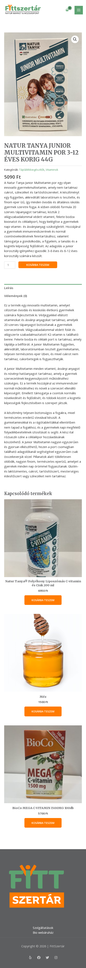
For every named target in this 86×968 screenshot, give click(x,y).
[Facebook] (38, 957)
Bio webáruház (43, 932)
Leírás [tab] (8, 288)
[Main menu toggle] (79, 10)
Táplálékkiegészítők (31, 170)
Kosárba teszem (37, 265)
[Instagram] (56, 957)
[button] (75, 39)
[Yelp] (30, 957)
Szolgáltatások (43, 928)
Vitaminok (52, 170)
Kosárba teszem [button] (43, 600)
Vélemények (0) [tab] (15, 296)
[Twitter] (47, 957)
